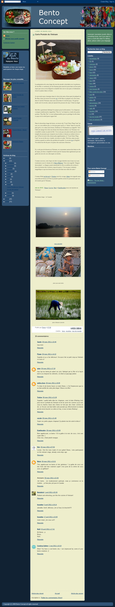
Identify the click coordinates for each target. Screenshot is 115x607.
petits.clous (41, 383)
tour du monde (76, 331)
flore (90, 72)
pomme (91, 106)
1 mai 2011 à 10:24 (55, 546)
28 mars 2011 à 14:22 (49, 354)
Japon (91, 78)
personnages (93, 103)
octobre (10, 168)
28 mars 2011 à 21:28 (50, 397)
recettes (68, 331)
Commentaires (95, 175)
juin (8, 179)
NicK (38, 529)
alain (39, 368)
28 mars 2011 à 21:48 (49, 418)
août (9, 174)
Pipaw (46, 188)
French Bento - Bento (20, 130)
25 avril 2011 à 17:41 (48, 529)
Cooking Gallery (42, 546)
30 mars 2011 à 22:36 (51, 478)
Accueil (57, 593)
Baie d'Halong (58, 163)
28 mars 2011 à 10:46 (49, 342)
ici (72, 140)
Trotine (54, 176)
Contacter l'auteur (9, 42)
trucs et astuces (94, 119)
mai (8, 182)
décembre (10, 163)
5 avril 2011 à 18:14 (50, 505)
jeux (90, 81)
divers (91, 67)
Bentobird (40, 492)
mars (9, 184)
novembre (10, 166)
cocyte (39, 418)
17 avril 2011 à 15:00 (51, 517)
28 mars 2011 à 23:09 (53, 430)
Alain (68, 176)
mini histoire (93, 89)
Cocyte (51, 188)
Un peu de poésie (12, 189)
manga (91, 86)
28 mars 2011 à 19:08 (53, 383)
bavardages (93, 58)
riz (90, 114)
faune (91, 70)
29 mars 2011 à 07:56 (48, 447)
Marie (39, 461)
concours (92, 64)
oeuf (90, 94)
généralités (92, 75)
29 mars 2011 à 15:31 (49, 461)
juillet (9, 176)
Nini (55, 188)
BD (90, 61)
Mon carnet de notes (96, 92)
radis (91, 108)
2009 (7, 202)
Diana (7, 36)
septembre (11, 171)
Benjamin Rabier (18, 141)
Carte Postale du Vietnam (15, 187)
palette (91, 97)
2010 (7, 199)
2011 (7, 161)
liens (63, 331)
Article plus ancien (77, 593)
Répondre (40, 348)
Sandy (39, 342)
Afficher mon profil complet (14, 39)
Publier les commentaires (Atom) (51, 598)
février (9, 193)
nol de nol (47, 176)
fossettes (40, 505)
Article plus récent (37, 593)
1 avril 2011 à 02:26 (51, 492)
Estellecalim (62, 188)
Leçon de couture (18, 83)
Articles (92, 171)
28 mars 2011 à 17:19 (48, 368)
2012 (7, 158)
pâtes (91, 100)
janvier (9, 195)
